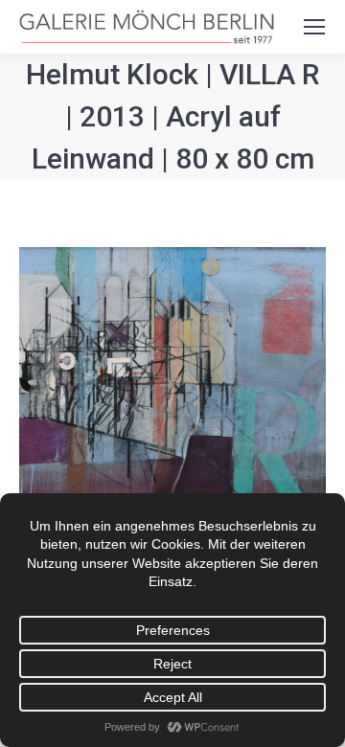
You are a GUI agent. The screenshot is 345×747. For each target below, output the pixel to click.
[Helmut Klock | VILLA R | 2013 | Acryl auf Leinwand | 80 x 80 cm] (172, 399)
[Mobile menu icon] (314, 26)
